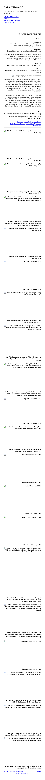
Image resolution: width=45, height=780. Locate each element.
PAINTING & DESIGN (12, 20)
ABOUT (7, 18)
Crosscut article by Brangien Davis (29, 122)
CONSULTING (9, 22)
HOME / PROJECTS (11, 17)
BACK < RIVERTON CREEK (13, 771)
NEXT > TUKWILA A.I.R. (28, 772)
